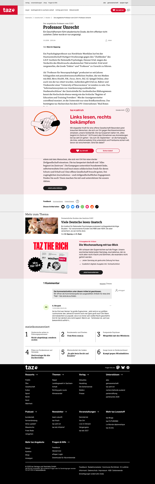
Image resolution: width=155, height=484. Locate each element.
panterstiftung (111, 393)
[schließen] (127, 110)
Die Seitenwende (85, 387)
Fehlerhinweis (69, 201)
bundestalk (29, 417)
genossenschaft (112, 383)
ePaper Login (57, 454)
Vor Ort (82, 420)
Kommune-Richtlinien (111, 467)
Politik (27, 380)
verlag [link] (27, 3)
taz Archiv (110, 428)
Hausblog (83, 383)
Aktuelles (82, 380)
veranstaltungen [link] (36, 3)
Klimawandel (57, 393)
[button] (128, 10)
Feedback (56, 447)
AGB (110, 470)
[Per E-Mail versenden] (63, 206)
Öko (26, 383)
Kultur (27, 390)
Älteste (109, 284)
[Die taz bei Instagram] (128, 368)
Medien (47, 17)
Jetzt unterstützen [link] (55, 188)
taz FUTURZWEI (112, 421)
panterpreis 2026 (112, 397)
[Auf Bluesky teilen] (72, 206)
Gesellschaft (38, 17)
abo (107, 380)
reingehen (29, 434)
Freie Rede (29, 431)
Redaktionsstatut (95, 467)
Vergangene (84, 427)
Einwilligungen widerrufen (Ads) (91, 474)
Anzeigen (29, 458)
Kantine (28, 451)
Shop (27, 455)
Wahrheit (28, 403)
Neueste (102, 284)
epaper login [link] (124, 3)
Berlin (27, 397)
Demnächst (83, 417)
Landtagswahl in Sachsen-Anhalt (62, 385)
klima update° (30, 424)
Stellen (82, 390)
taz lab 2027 (84, 431)
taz (31, 367)
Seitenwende (117, 470)
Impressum (103, 470)
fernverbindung (31, 420)
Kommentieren (58, 201)
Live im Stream (85, 424)
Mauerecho (29, 427)
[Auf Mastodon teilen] (67, 206)
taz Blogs (109, 418)
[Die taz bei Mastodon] (118, 368)
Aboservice (56, 451)
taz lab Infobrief (58, 427)
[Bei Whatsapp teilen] (82, 206)
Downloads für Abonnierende (63, 458)
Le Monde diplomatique (115, 424)
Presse (81, 393)
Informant (83, 470)
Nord (27, 400)
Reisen (28, 448)
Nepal (54, 380)
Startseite (28, 17)
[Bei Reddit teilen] (92, 206)
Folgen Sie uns (110, 368)
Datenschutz (93, 470)
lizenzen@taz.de (41, 470)
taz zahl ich (110, 387)
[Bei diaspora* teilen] (87, 206)
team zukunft (57, 417)
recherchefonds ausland (115, 390)
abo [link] (104, 3)
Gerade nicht (120, 110)
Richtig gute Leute (59, 390)
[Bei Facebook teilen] (77, 206)
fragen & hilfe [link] (52, 3)
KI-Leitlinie (124, 467)
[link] (27, 10)
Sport (27, 393)
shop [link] (45, 3)
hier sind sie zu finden (67, 296)
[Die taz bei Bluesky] (123, 368)
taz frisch (55, 420)
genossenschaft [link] (112, 3)
